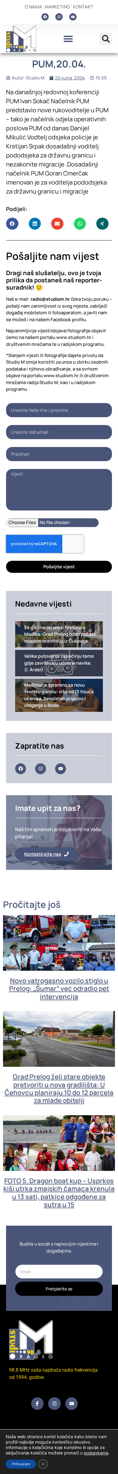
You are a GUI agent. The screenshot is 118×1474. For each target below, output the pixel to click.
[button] (68, 38)
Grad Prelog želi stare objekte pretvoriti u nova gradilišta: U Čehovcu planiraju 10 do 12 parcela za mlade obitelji (59, 1088)
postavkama (96, 1452)
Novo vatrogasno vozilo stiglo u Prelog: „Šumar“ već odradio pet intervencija (59, 988)
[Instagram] (59, 16)
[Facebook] (45, 16)
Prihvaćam (21, 1464)
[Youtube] (73, 16)
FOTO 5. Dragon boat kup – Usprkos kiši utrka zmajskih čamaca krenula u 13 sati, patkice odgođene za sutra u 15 (59, 1192)
